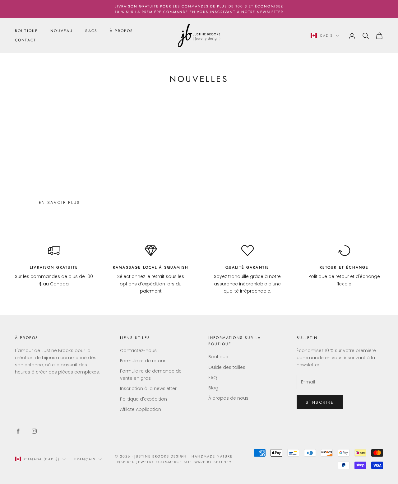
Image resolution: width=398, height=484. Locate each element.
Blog (213, 388)
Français (84, 459)
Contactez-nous (138, 350)
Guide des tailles (226, 367)
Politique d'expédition (143, 399)
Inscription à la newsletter (148, 388)
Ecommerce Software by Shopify (194, 461)
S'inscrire (320, 402)
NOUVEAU (61, 31)
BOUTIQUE (26, 31)
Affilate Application (140, 409)
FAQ (212, 377)
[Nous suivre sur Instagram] (34, 431)
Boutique (218, 357)
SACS (91, 31)
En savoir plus (59, 202)
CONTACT (25, 40)
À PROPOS (121, 31)
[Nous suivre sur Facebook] (18, 431)
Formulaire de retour (142, 361)
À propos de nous (228, 398)
